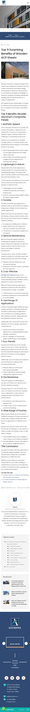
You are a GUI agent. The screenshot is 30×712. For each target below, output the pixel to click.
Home (10, 35)
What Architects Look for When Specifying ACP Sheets (19, 593)
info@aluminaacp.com (12, 696)
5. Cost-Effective (14, 555)
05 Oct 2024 (6, 45)
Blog (16, 35)
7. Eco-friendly (13, 560)
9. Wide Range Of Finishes (16, 564)
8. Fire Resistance (14, 562)
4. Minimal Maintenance (16, 553)
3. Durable (12, 551)
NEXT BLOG (20, 487)
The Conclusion (10, 567)
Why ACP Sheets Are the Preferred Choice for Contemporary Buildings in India (19, 603)
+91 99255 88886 (10, 699)
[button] (26, 643)
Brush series (15, 644)
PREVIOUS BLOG (11, 487)
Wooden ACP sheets (7, 275)
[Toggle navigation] (28, 2)
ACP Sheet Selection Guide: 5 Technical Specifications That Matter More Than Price (19, 583)
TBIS (27, 709)
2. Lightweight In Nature (16, 548)
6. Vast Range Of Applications (18, 557)
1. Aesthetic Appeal (14, 546)
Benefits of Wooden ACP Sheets (15, 36)
